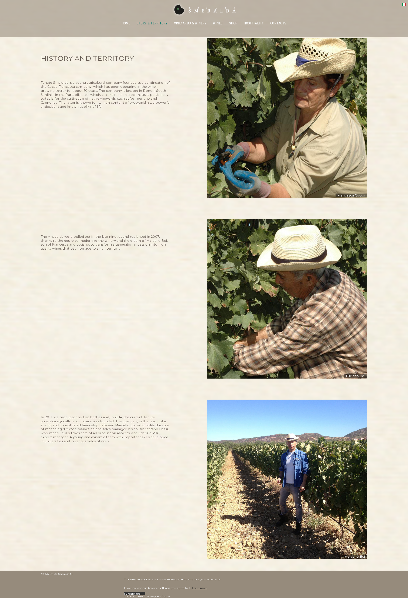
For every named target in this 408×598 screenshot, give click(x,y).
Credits (141, 596)
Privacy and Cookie (158, 596)
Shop (233, 23)
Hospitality (254, 23)
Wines (217, 23)
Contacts (278, 23)
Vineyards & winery (190, 23)
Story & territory (152, 23)
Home (126, 23)
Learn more (199, 588)
